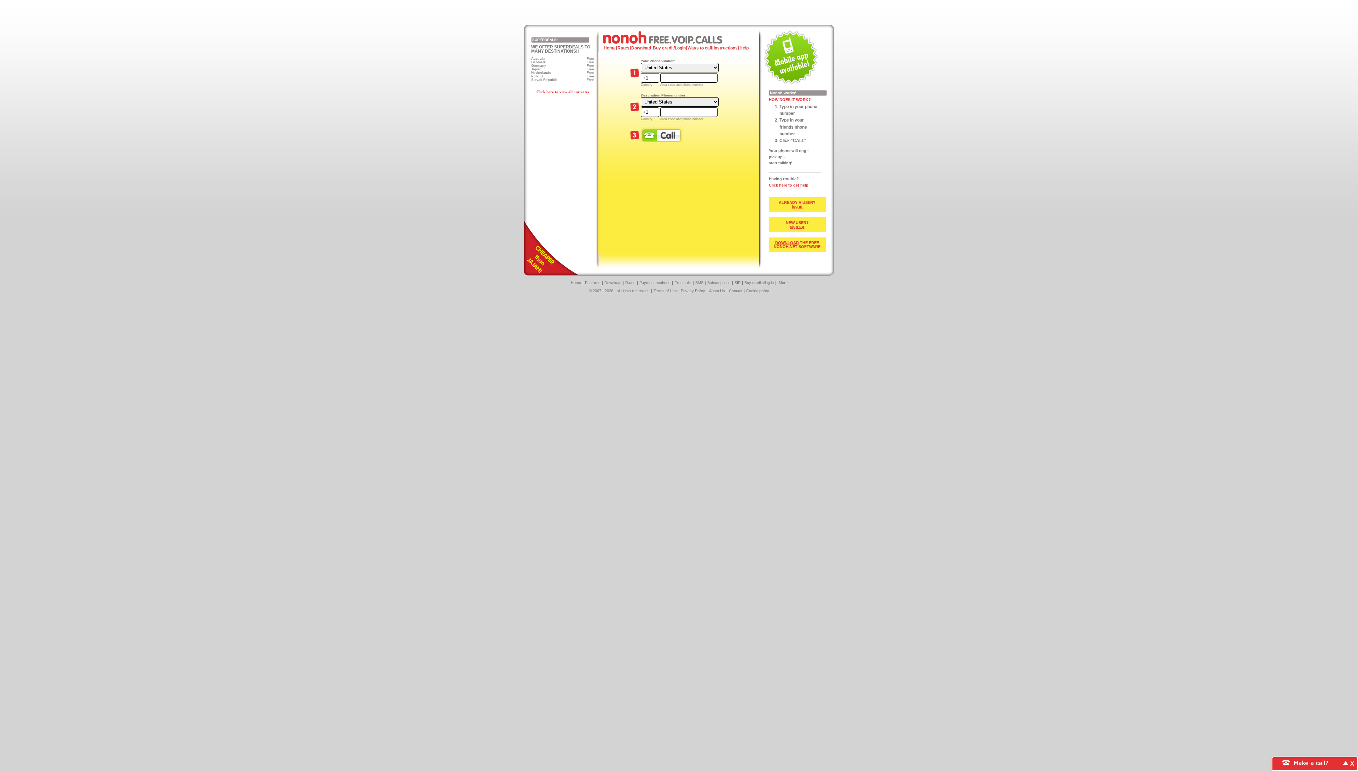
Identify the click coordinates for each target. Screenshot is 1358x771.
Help (744, 48)
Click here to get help (788, 185)
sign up (797, 226)
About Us (717, 291)
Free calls (682, 283)
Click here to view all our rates (562, 92)
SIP (738, 283)
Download (641, 48)
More (783, 283)
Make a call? (1311, 762)
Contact (735, 291)
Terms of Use (665, 291)
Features (592, 283)
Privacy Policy (693, 291)
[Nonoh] (679, 37)
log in (797, 206)
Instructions (726, 48)
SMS (699, 283)
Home (610, 48)
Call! (662, 135)
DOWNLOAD (787, 243)
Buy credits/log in (759, 283)
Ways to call (699, 48)
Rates (623, 48)
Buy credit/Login (669, 48)
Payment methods (655, 283)
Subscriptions (719, 283)
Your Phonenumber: (658, 61)
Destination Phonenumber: (663, 95)
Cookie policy (757, 291)
